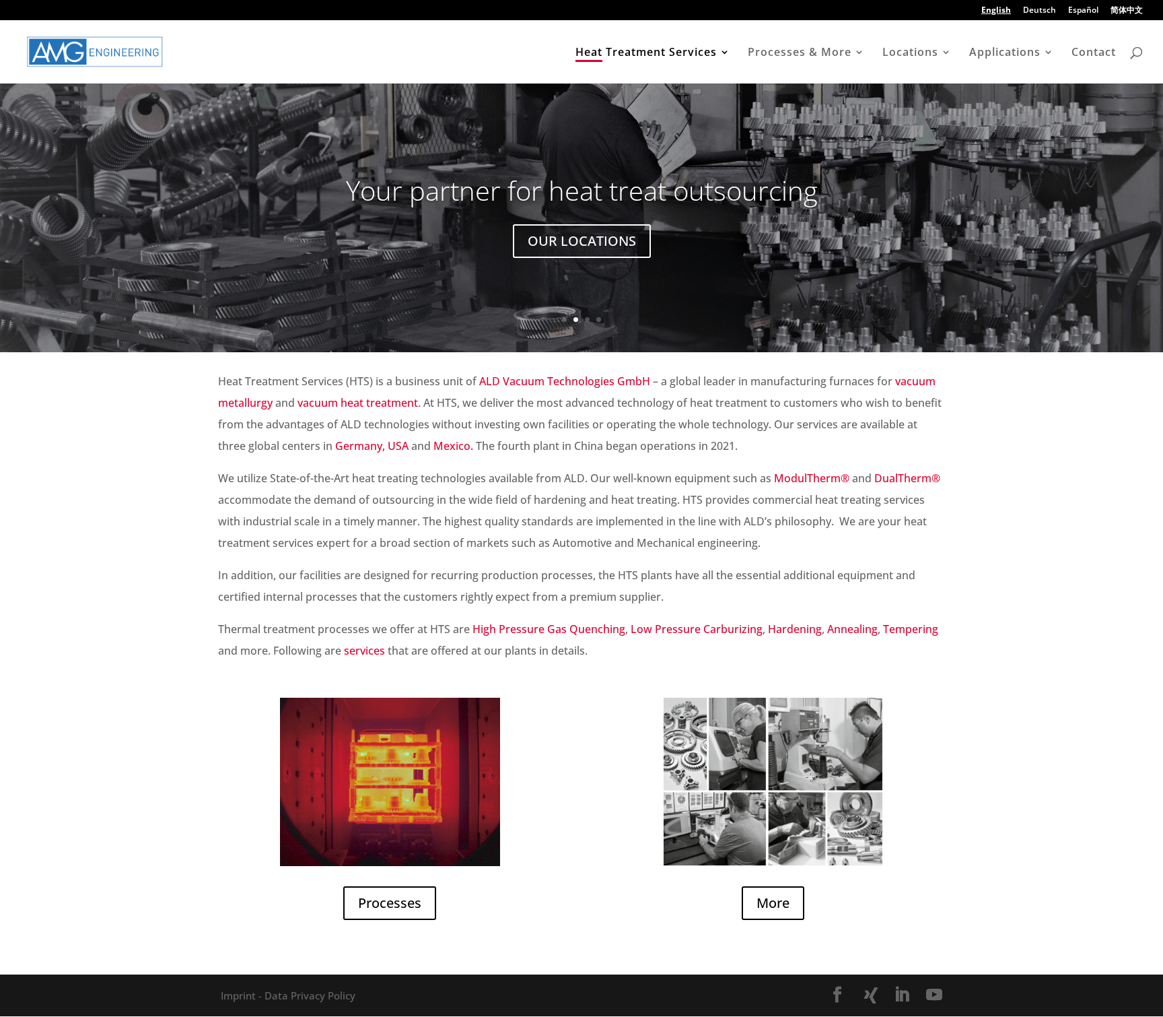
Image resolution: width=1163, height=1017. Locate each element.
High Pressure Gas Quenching (548, 629)
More (772, 903)
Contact (1093, 53)
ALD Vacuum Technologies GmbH (564, 381)
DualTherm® (907, 478)
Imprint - (241, 995)
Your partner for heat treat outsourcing (582, 190)
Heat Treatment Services (646, 53)
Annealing (852, 629)
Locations (910, 53)
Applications (1005, 53)
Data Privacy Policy (308, 995)
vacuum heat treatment (357, 402)
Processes (389, 903)
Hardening (795, 629)
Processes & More (799, 53)
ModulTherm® (811, 478)
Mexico (451, 445)
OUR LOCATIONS (582, 241)
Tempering (910, 629)
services (364, 650)
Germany (358, 445)
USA (398, 445)
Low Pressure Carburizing (697, 629)
